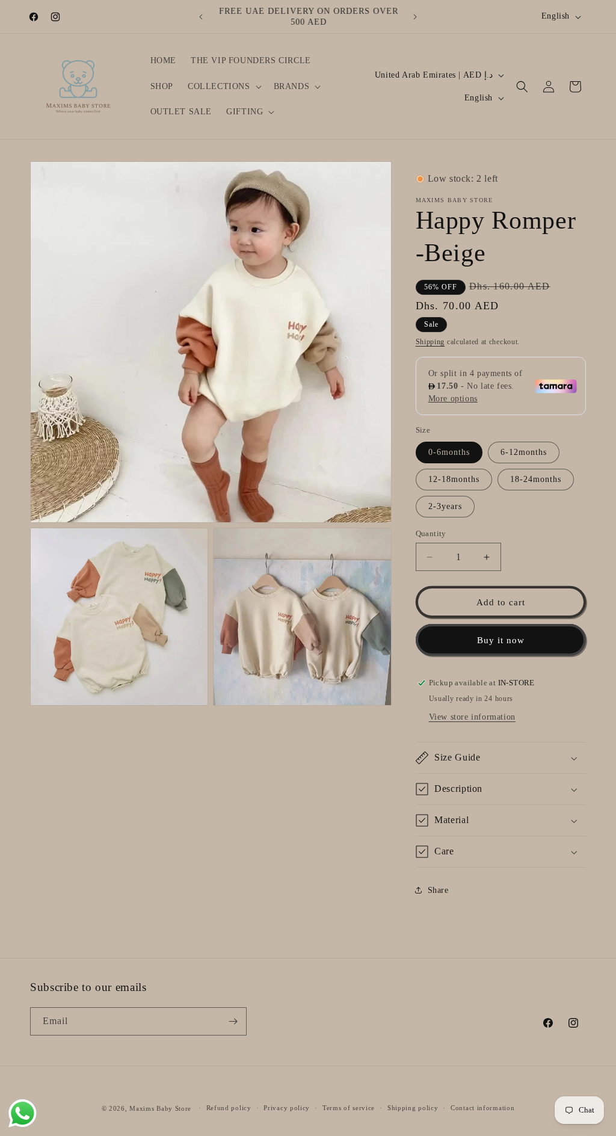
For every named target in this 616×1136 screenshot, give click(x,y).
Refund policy (228, 1107)
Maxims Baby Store (160, 1108)
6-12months (523, 452)
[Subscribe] (233, 1021)
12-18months (453, 479)
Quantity (431, 533)
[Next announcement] (415, 16)
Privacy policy (286, 1107)
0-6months (449, 452)
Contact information (482, 1107)
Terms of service (348, 1107)
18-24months (535, 479)
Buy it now (501, 640)
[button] (223, 86)
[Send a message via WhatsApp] (22, 1113)
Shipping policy (413, 1107)
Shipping (430, 342)
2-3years (445, 506)
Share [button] (438, 890)
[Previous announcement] (201, 16)
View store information (472, 716)
